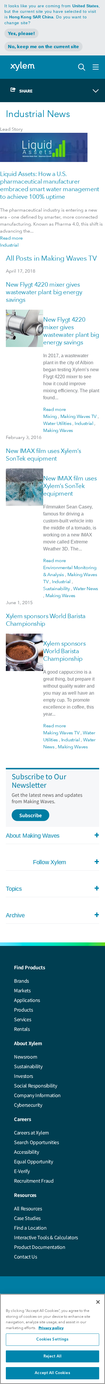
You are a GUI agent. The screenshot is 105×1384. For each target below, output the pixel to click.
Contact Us (25, 1256)
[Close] (98, 1302)
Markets (22, 990)
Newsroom (25, 1056)
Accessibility (26, 1151)
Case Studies (27, 1217)
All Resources (28, 1208)
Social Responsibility (35, 1085)
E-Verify (21, 1170)
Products (23, 1009)
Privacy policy (51, 1327)
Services (22, 1019)
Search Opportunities (36, 1142)
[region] (52, 1339)
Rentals (22, 1028)
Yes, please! (21, 33)
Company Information (37, 1095)
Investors (23, 1075)
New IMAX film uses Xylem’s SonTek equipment (43, 454)
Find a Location (30, 1227)
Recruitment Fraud (34, 1180)
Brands (21, 980)
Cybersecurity (28, 1104)
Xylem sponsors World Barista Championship (64, 651)
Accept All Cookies (52, 1373)
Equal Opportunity (33, 1161)
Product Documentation (39, 1246)
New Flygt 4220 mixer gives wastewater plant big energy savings (44, 292)
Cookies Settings (52, 1339)
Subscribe (30, 815)
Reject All (52, 1356)
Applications (27, 999)
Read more (11, 238)
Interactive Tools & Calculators (46, 1237)
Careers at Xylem (31, 1132)
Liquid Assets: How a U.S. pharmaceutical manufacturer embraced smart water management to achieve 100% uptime (49, 185)
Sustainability (28, 1066)
